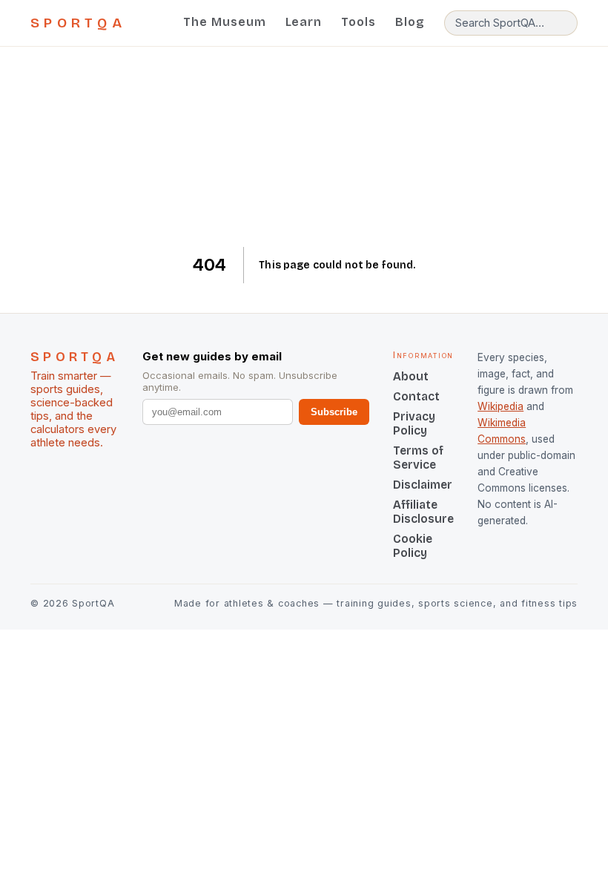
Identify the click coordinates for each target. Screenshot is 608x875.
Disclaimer (422, 485)
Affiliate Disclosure (423, 512)
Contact (416, 396)
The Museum (224, 22)
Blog (410, 22)
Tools (358, 22)
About (411, 376)
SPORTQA (78, 23)
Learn (304, 22)
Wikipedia (500, 406)
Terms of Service (418, 457)
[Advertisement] (304, 147)
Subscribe (334, 411)
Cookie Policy (412, 546)
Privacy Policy (414, 423)
